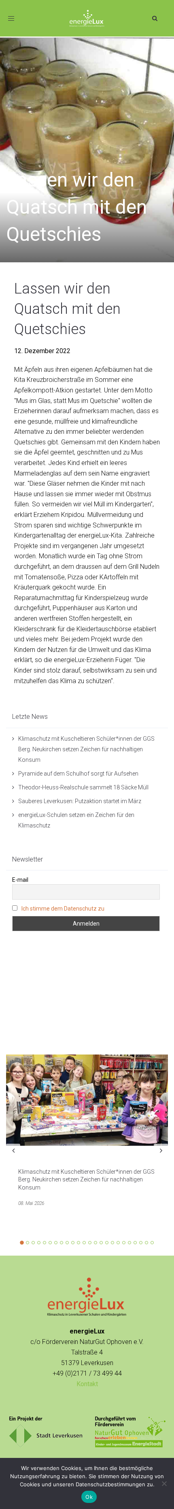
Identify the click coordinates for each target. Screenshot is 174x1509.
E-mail (20, 880)
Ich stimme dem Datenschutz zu (62, 908)
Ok (89, 1497)
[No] (164, 1483)
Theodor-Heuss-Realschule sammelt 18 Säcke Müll (83, 787)
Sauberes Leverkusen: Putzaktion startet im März (79, 801)
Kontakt (87, 1384)
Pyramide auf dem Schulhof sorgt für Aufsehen (78, 773)
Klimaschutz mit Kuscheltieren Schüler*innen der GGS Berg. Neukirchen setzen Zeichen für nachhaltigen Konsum (86, 749)
